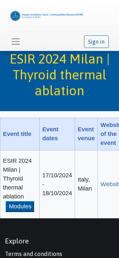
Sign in (96, 42)
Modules (20, 206)
